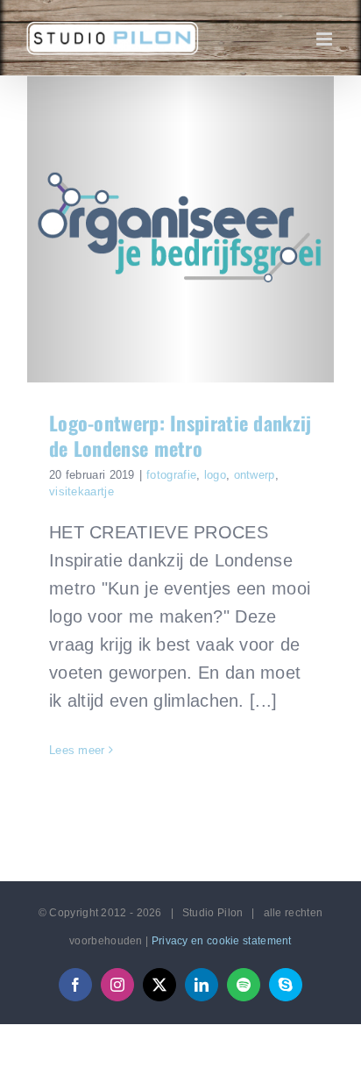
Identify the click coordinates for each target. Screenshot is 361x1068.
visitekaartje (81, 491)
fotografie (171, 474)
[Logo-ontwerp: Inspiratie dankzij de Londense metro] (180, 229)
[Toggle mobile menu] (325, 39)
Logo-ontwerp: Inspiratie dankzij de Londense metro (180, 435)
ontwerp (254, 474)
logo (215, 474)
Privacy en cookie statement (222, 941)
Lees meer (77, 750)
